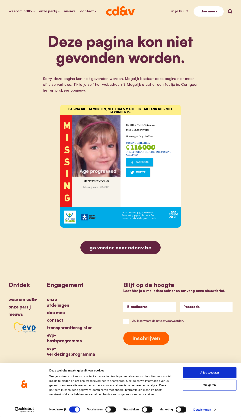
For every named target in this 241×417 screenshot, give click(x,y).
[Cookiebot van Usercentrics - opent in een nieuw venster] (24, 409)
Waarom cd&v (20, 11)
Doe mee (208, 11)
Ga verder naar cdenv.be (120, 247)
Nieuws (69, 11)
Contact (87, 11)
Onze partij (48, 11)
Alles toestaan (209, 372)
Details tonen (202, 409)
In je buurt (179, 11)
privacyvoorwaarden (169, 321)
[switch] (110, 409)
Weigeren (209, 385)
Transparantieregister (69, 327)
